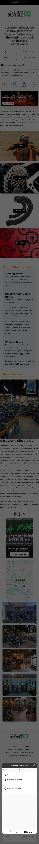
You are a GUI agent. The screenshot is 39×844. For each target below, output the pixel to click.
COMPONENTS (19, 178)
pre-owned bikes (6, 117)
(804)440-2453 (29, 51)
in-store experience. (19, 42)
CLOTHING (19, 146)
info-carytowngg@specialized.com (16, 60)
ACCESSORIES (19, 211)
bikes (36, 114)
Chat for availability (8, 103)
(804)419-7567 (29, 57)
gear (25, 117)
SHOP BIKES (20, 243)
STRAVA (20, 580)
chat (2, 76)
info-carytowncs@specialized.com (16, 54)
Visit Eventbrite (19, 554)
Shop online (13, 37)
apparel (16, 117)
